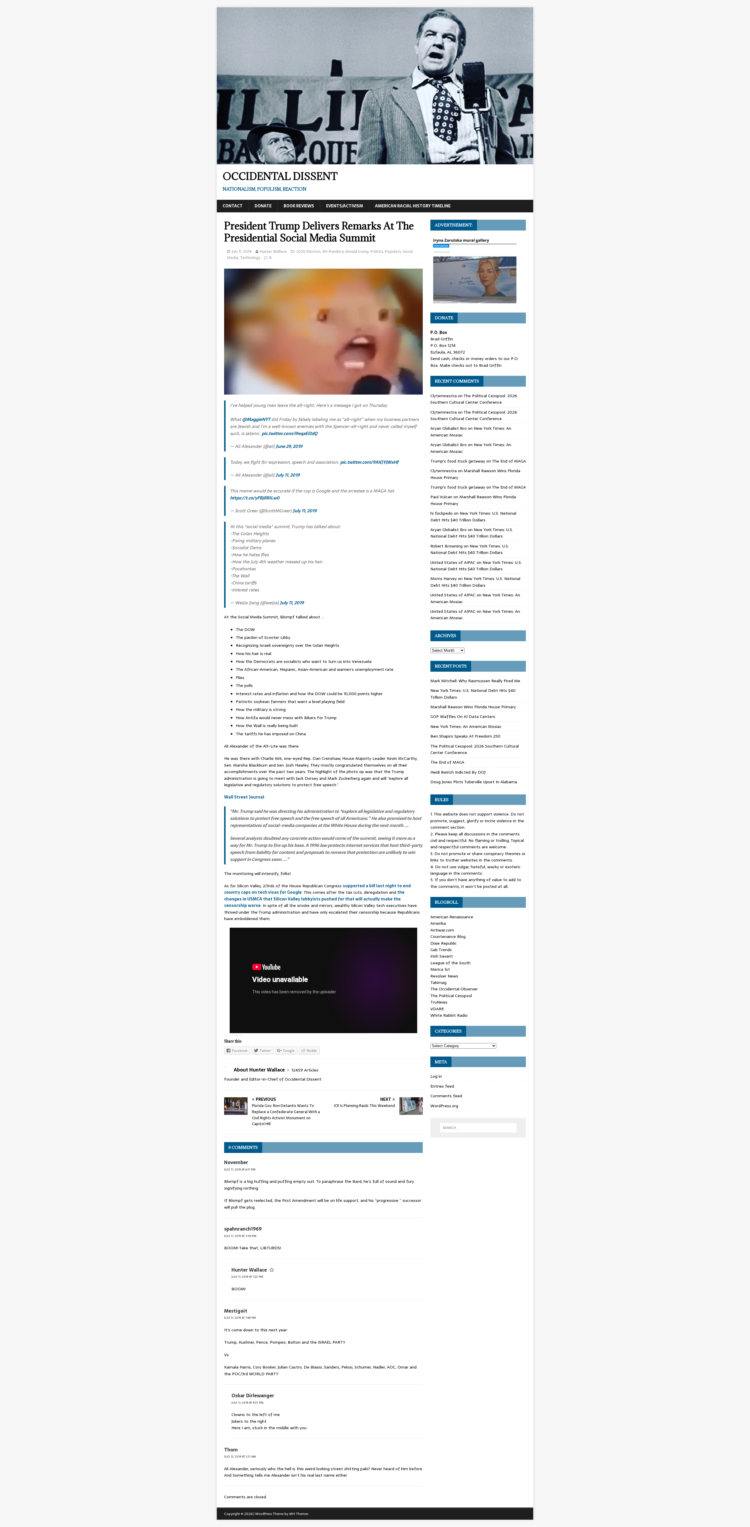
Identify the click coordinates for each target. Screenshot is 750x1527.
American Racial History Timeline (413, 206)
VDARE (437, 1009)
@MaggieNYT (256, 419)
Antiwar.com (442, 930)
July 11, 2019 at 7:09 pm (240, 1235)
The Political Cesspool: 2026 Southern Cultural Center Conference (473, 399)
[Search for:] (478, 1128)
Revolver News (444, 976)
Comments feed (446, 1096)
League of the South (450, 963)
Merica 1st (440, 969)
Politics (377, 251)
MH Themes (298, 1514)
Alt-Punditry (332, 251)
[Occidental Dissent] (375, 161)
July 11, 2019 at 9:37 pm (247, 1402)
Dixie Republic (443, 943)
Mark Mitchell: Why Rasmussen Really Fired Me (475, 681)
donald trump (357, 251)
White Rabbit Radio (449, 1015)
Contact (233, 206)
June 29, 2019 (289, 446)
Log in (436, 1076)
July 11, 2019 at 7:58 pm (240, 1317)
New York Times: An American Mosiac (466, 726)
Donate (263, 206)
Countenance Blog (448, 936)
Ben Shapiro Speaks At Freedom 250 (465, 736)
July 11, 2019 (242, 251)
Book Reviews (299, 206)
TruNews (438, 1002)
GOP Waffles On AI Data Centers (462, 716)
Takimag (438, 982)
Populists (393, 251)
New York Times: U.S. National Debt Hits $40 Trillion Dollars (473, 516)
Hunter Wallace (273, 251)
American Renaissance (451, 917)
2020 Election (308, 251)
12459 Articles (305, 1070)
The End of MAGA (509, 461)
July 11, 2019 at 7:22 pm (247, 1276)
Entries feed (442, 1086)
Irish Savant (441, 956)
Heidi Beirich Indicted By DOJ (457, 772)
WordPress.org (444, 1106)
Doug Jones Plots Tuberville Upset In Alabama (473, 782)
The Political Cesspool (451, 995)
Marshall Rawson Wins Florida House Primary (473, 707)
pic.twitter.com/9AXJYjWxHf (369, 462)
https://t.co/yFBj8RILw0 (254, 497)
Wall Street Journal (244, 797)
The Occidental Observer (454, 989)
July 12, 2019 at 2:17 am (240, 1456)
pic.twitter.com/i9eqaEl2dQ (289, 433)
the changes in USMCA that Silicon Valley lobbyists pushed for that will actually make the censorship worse (314, 899)
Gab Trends (441, 949)
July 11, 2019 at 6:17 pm (239, 1169)
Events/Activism (344, 206)
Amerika (438, 923)
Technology (250, 258)
